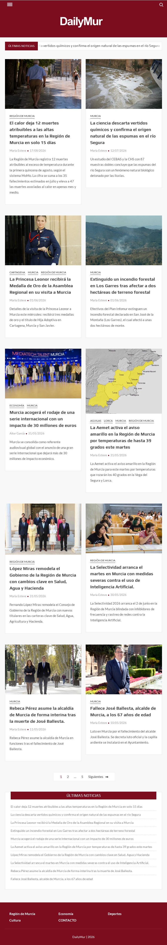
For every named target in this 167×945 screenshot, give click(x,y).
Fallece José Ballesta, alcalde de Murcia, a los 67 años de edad (52, 879)
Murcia (95, 116)
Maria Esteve (18, 150)
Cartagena (17, 272)
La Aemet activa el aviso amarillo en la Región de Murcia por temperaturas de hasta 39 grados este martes (81, 847)
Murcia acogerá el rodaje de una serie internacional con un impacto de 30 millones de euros (43, 419)
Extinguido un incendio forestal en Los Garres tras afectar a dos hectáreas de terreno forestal (123, 286)
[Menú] (9, 4)
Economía (17, 405)
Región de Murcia (22, 116)
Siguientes (95, 777)
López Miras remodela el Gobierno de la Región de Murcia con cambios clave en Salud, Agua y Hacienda (80, 855)
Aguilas (95, 420)
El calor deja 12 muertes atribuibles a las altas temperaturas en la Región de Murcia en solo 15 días (76, 806)
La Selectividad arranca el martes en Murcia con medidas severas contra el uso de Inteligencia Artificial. (80, 863)
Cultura (15, 920)
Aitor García (17, 433)
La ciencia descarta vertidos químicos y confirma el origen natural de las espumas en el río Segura (76, 814)
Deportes (115, 914)
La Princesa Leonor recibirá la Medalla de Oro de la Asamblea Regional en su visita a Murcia (41, 286)
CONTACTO (67, 920)
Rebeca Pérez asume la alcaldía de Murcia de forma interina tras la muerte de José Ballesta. (43, 715)
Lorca (108, 420)
